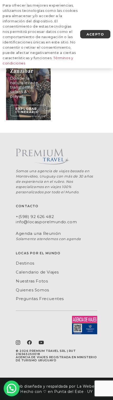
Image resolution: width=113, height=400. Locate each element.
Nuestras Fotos (32, 281)
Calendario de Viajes (37, 272)
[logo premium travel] (56, 156)
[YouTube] (41, 342)
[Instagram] (18, 342)
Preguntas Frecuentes (40, 298)
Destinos (25, 263)
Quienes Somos (32, 289)
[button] (11, 388)
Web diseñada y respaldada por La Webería (56, 386)
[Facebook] (29, 342)
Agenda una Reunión (38, 233)
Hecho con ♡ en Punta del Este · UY (56, 391)
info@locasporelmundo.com (46, 221)
